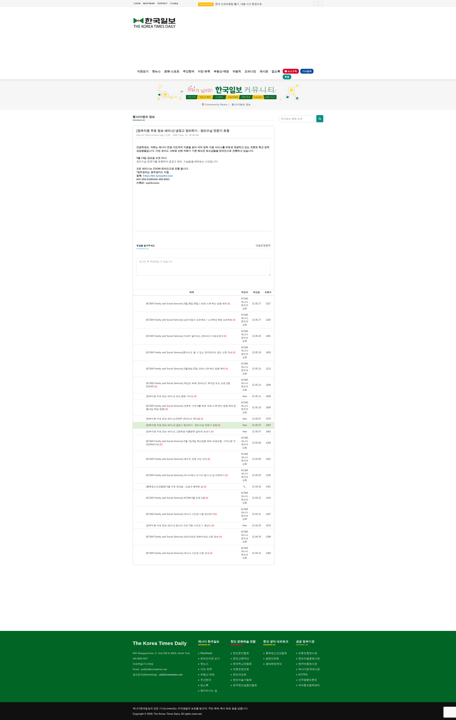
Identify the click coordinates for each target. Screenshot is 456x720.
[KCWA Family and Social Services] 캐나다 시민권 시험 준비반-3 (181, 514)
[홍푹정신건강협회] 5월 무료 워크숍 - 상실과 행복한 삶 (176, 486)
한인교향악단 (241, 658)
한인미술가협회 (242, 679)
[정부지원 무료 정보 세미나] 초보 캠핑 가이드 (171, 396)
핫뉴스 (156, 71)
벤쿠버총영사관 (307, 663)
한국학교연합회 (242, 663)
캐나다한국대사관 (309, 669)
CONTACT (162, 3)
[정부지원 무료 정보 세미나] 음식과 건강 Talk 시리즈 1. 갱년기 (180, 525)
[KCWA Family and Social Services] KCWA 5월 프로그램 (177, 498)
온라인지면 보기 (210, 658)
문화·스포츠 (171, 71)
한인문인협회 (241, 653)
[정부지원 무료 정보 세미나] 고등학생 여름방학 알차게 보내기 (179, 431)
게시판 (264, 71)
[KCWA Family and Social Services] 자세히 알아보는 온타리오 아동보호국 (186, 336)
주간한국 (188, 71)
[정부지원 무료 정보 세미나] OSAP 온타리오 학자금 (174, 418)
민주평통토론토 (307, 679)
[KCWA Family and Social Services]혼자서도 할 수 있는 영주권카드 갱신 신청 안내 (190, 352)
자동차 (236, 71)
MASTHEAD (149, 3)
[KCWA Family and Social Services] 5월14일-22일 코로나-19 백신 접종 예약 (187, 368)
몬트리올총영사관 (309, 658)
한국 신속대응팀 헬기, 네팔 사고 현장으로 (238, 1)
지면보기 (143, 71)
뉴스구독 (292, 71)
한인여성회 (239, 674)
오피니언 (250, 71)
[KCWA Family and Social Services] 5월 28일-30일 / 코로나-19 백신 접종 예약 (188, 303)
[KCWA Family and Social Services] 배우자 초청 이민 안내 (178, 459)
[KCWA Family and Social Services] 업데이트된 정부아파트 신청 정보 (184, 536)
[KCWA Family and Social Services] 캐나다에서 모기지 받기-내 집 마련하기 (187, 475)
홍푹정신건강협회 (276, 653)
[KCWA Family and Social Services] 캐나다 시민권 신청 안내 (179, 553)
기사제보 (174, 3)
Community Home (216, 104)
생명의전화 (272, 658)
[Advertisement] (252, 37)
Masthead (206, 653)
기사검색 (307, 71)
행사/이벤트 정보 (241, 104)
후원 (287, 77)
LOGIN (137, 3)
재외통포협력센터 (309, 685)
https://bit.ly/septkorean (158, 175)
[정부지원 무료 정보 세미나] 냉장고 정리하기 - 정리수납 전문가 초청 (183, 425)
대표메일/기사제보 (143, 663)
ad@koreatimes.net (171, 674)
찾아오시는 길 (208, 690)
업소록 (276, 71)
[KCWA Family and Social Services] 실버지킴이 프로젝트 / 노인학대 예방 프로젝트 (190, 319)
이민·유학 (204, 71)
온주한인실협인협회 (245, 685)
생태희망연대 (274, 663)
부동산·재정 (221, 71)
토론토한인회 (241, 669)
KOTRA (303, 674)
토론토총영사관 (307, 653)
